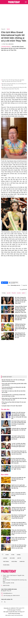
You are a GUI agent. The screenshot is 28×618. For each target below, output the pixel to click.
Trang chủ (3, 29)
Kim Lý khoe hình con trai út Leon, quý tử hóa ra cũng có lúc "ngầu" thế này (18, 467)
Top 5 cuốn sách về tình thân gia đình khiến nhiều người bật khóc (14, 384)
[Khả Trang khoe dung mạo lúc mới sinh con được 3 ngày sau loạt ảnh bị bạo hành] (6, 453)
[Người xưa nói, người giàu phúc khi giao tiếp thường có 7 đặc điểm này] (6, 487)
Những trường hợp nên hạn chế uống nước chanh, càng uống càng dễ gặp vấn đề (21, 327)
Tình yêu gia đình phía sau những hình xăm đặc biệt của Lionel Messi (14, 388)
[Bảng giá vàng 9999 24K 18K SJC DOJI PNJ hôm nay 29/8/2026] (6, 480)
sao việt (8, 292)
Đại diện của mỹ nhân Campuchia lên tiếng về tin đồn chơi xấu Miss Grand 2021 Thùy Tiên (14, 88)
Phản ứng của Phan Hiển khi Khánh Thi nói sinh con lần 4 (14, 402)
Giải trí (8, 29)
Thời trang (6, 561)
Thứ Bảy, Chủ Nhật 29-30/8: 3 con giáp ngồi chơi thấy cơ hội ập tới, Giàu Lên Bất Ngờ (19, 524)
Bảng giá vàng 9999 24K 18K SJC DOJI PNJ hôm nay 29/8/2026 (18, 479)
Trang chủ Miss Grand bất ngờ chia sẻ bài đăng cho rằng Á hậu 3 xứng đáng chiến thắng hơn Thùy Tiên (21, 309)
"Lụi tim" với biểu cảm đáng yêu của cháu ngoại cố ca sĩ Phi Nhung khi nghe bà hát (18, 445)
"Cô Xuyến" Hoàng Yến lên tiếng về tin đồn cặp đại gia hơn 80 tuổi (18, 437)
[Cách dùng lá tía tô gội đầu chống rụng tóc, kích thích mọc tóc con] (7, 336)
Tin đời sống (6, 564)
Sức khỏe (12, 558)
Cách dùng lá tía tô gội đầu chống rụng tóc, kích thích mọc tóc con (20, 335)
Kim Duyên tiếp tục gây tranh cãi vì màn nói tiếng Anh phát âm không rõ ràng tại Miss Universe (18, 423)
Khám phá (22, 561)
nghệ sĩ (23, 292)
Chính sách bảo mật (18, 615)
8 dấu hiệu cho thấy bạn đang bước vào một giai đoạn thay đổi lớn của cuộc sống (18, 546)
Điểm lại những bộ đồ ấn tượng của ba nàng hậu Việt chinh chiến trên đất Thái (21, 317)
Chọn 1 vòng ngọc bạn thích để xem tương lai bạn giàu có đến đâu (18, 494)
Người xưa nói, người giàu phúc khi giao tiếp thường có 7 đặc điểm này (19, 486)
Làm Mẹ (18, 554)
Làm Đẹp (5, 558)
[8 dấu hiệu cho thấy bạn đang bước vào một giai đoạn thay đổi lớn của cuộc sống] (6, 547)
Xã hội (7, 554)
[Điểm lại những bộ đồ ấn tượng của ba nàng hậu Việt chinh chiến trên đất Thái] (7, 318)
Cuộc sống (14, 561)
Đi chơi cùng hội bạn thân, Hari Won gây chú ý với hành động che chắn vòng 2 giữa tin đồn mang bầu (19, 461)
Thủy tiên (14, 292)
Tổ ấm (12, 554)
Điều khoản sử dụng (10, 615)
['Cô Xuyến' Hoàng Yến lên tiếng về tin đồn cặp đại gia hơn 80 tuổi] (6, 438)
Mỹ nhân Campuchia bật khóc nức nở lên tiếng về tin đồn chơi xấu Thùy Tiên (14, 84)
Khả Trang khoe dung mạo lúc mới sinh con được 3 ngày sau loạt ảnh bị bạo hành (19, 452)
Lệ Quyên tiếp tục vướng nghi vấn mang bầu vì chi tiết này (18, 429)
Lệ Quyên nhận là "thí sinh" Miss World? (12, 405)
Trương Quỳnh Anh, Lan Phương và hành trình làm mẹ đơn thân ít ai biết (13, 395)
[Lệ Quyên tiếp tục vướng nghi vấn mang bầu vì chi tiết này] (6, 431)
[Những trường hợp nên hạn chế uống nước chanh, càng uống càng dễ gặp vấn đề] (7, 327)
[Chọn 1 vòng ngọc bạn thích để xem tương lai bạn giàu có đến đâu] (6, 495)
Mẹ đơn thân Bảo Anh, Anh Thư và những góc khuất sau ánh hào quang (13, 380)
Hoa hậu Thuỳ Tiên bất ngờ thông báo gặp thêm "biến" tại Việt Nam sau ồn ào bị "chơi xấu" (13, 80)
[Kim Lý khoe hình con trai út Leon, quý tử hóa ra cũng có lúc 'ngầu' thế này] (6, 468)
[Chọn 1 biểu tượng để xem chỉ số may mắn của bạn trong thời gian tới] (6, 540)
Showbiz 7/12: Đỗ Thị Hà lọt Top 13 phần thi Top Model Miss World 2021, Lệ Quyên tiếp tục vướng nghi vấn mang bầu (18, 415)
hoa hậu (19, 292)
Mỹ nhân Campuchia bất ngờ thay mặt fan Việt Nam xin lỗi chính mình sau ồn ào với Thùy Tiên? (21, 300)
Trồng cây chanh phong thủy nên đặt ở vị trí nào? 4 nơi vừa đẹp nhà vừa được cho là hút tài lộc (19, 532)
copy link (25, 285)
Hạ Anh (25, 289)
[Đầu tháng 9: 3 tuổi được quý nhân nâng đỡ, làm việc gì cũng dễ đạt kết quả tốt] (6, 517)
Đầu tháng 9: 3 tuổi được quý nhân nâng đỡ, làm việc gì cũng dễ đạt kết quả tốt (18, 516)
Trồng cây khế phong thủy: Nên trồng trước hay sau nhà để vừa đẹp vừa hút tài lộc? (18, 501)
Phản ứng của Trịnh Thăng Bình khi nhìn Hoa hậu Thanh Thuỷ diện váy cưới (14, 399)
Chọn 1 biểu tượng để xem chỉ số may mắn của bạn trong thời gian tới (19, 539)
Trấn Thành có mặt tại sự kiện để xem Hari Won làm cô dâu (13, 391)
